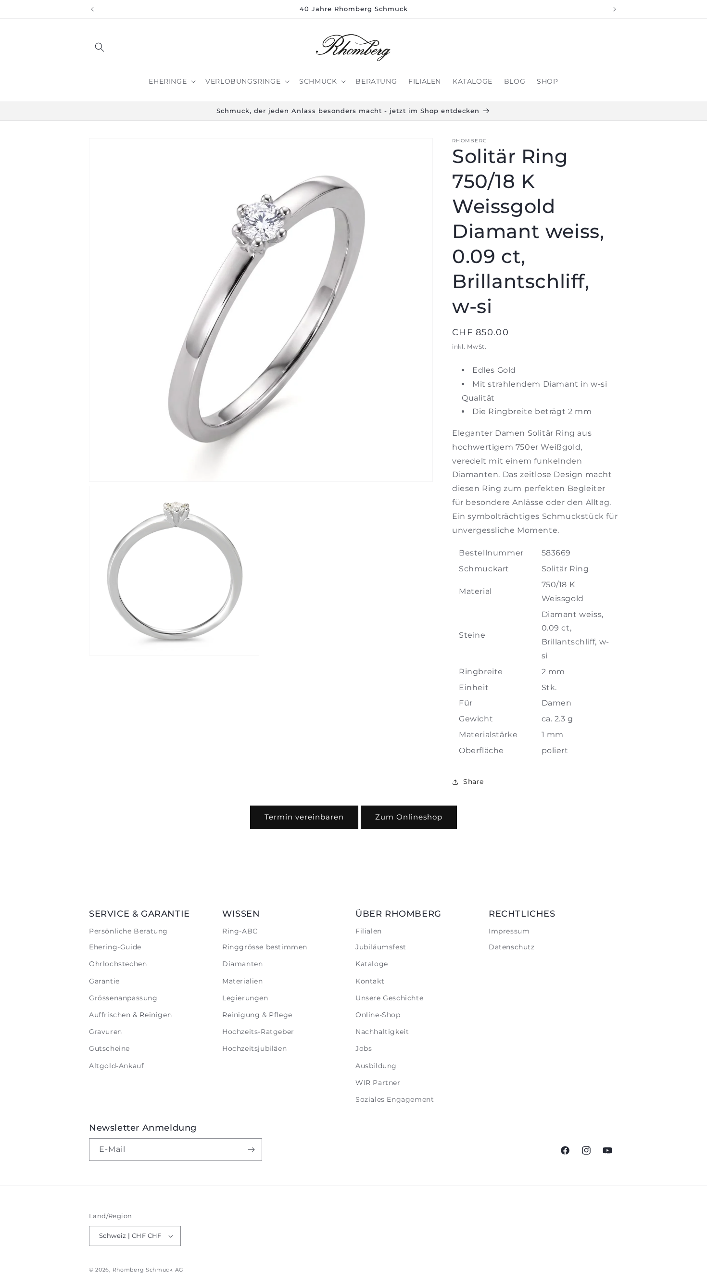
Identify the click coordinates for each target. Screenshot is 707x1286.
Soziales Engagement (394, 1099)
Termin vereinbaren (304, 816)
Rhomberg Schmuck (143, 1269)
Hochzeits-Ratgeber (258, 1031)
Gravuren (105, 1031)
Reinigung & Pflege (257, 1014)
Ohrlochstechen (118, 963)
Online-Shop (378, 1014)
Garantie (104, 981)
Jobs (363, 1048)
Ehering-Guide (115, 947)
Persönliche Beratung (128, 931)
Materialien (242, 981)
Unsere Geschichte (389, 998)
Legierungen (245, 998)
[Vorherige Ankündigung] (92, 9)
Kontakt (369, 981)
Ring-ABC (240, 931)
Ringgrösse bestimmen (264, 947)
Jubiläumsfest (380, 947)
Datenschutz (512, 947)
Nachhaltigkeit (382, 1031)
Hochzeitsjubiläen (254, 1048)
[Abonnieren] (251, 1149)
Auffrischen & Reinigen (130, 1014)
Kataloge (371, 963)
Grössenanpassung (123, 998)
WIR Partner (378, 1082)
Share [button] (473, 781)
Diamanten (242, 963)
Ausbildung (376, 1065)
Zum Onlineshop (408, 816)
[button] (99, 47)
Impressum (509, 931)
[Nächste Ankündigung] (614, 9)
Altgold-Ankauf (116, 1065)
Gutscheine (109, 1048)
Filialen (368, 931)
